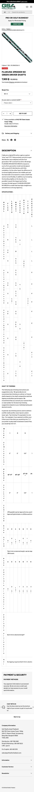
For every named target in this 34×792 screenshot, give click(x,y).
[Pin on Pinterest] (15, 140)
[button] (27, 7)
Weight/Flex (5, 90)
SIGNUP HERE (17, 24)
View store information (10, 126)
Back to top (17, 717)
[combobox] (17, 12)
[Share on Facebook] (11, 140)
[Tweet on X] (8, 140)
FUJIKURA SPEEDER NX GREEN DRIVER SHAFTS (13, 30)
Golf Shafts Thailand (10, 787)
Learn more (24, 1)
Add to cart (23, 113)
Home (3, 28)
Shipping (11, 82)
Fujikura (8, 28)
